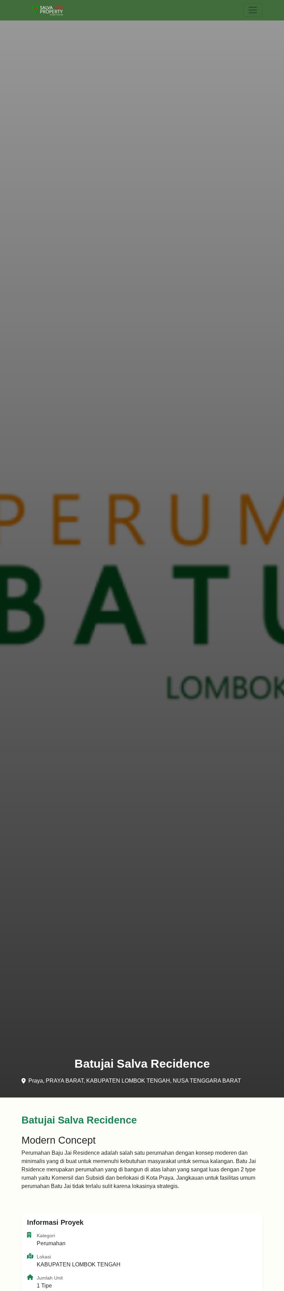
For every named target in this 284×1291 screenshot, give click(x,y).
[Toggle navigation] (253, 10)
